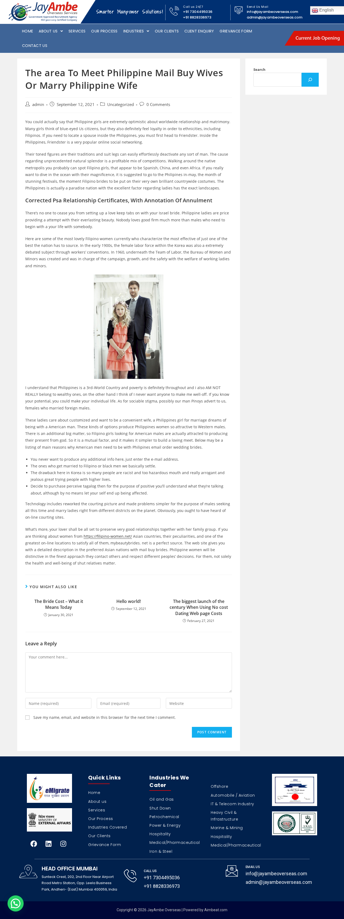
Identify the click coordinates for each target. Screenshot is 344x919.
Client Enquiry (199, 31)
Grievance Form (236, 31)
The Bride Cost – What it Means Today (58, 604)
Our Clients (167, 31)
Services (77, 31)
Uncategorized (120, 104)
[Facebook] (33, 843)
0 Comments (158, 104)
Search (259, 69)
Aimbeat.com (215, 910)
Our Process (104, 31)
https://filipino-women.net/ (108, 536)
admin (38, 104)
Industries (133, 31)
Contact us (34, 45)
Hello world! (128, 601)
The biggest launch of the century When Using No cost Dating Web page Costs (199, 607)
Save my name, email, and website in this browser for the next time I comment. (104, 717)
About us (48, 31)
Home (27, 31)
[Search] (310, 80)
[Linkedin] (48, 843)
